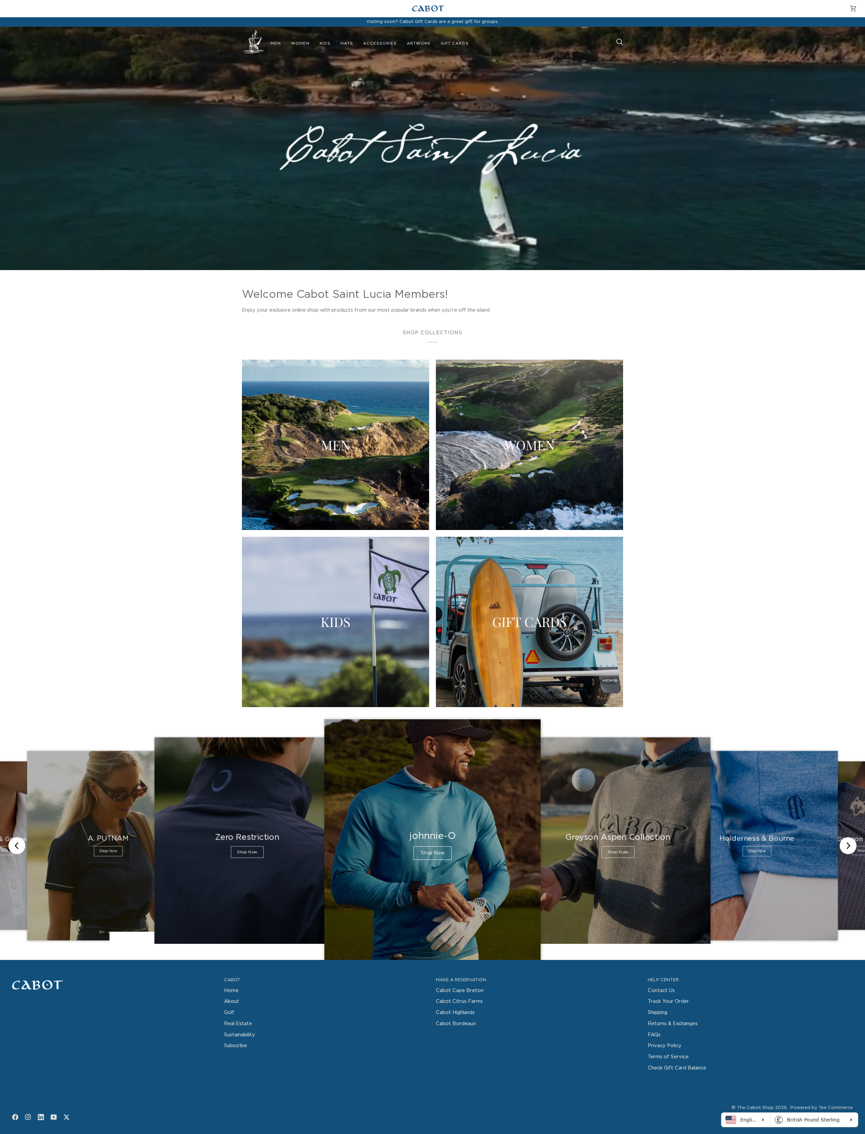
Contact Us (661, 990)
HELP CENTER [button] (663, 980)
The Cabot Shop (755, 1108)
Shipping (657, 1012)
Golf (229, 1012)
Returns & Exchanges (673, 1023)
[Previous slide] (16, 845)
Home (231, 990)
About (231, 1001)
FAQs (654, 1034)
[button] (276, 43)
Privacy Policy (665, 1045)
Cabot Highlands (455, 1012)
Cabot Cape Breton (460, 990)
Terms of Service (668, 1056)
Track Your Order (668, 1001)
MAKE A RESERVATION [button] (461, 980)
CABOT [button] (232, 980)
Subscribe (235, 1045)
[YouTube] (54, 1117)
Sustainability (239, 1034)
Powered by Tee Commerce (821, 1108)
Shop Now (108, 851)
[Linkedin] (41, 1117)
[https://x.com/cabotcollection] (67, 1117)
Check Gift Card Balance (677, 1067)
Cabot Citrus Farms (459, 1001)
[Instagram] (28, 1117)
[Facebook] (15, 1117)
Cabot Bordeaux (456, 1023)
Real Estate (238, 1023)
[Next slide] (848, 845)
